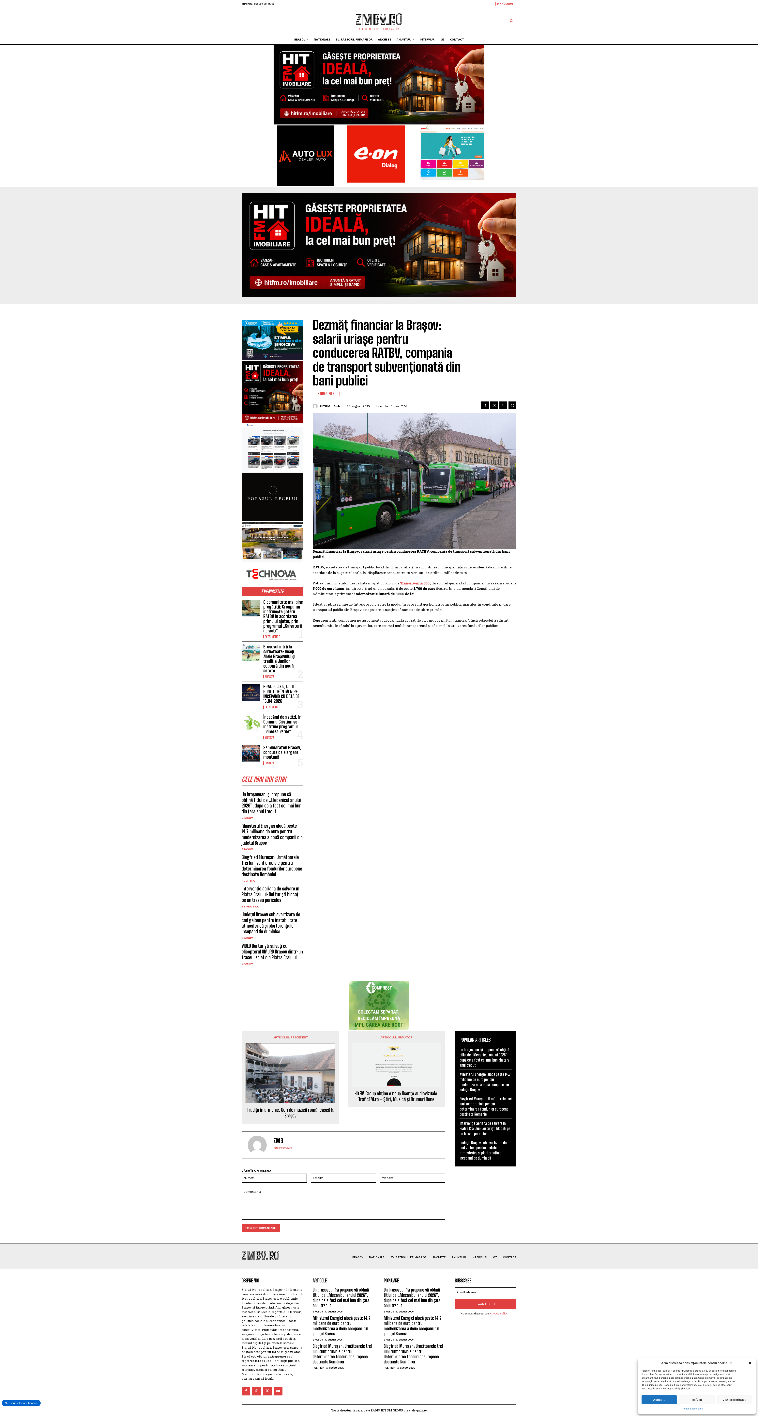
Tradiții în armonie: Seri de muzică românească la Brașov (290, 1112)
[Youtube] (278, 1391)
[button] (750, 1363)
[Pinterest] (503, 405)
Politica (248, 880)
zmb (336, 406)
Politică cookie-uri (693, 1408)
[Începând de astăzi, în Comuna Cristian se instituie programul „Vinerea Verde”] (251, 723)
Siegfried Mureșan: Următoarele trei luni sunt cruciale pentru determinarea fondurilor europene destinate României (272, 865)
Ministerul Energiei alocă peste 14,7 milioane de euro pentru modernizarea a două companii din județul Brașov (272, 834)
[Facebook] (485, 405)
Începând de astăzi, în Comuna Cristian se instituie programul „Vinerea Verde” (282, 724)
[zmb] (316, 406)
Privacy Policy (499, 1313)
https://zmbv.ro (282, 1147)
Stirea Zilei (251, 906)
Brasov (269, 676)
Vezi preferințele (734, 1400)
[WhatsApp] (512, 405)
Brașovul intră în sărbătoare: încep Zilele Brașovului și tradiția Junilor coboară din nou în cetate (279, 658)
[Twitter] (494, 405)
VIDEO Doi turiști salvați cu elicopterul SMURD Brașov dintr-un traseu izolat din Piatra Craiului (272, 951)
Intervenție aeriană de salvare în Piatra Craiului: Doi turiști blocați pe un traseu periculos (270, 894)
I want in (483, 1304)
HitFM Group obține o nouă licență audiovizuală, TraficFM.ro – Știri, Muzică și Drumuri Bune (396, 1096)
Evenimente (272, 636)
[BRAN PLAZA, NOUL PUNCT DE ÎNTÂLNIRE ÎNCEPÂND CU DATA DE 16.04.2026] (251, 692)
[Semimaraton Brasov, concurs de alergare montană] (251, 753)
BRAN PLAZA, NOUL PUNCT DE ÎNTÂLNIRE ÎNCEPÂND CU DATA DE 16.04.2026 (281, 694)
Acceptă (659, 1400)
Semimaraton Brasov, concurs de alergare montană (282, 752)
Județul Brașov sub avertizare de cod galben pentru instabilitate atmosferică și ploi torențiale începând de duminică (271, 923)
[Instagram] (256, 1391)
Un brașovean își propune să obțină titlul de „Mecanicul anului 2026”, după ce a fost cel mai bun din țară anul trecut (271, 802)
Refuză (697, 1400)
